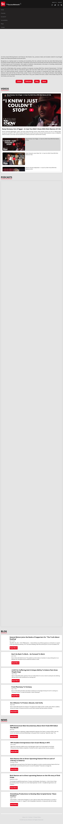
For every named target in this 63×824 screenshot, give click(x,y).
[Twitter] (55, 5)
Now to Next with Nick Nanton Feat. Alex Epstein (12, 554)
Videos (19, 81)
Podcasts (28, 81)
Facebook (4, 383)
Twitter (4, 385)
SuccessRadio (4, 20)
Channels (3, 13)
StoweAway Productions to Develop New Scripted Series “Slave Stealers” (33, 795)
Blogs (2, 23)
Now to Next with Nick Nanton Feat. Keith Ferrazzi (12, 567)
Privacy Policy (37, 817)
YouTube (4, 388)
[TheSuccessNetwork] (11, 4)
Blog (36, 81)
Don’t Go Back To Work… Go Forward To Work (28, 654)
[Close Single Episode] (11, 322)
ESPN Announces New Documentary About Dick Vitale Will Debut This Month (34, 727)
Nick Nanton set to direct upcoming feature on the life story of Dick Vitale (35, 776)
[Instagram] (58, 5)
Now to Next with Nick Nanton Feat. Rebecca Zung (12, 541)
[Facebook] (52, 5)
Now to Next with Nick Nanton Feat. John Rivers (12, 576)
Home (2, 9)
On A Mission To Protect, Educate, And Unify (26, 703)
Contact (60, 2)
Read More (13, 648)
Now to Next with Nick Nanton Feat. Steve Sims (12, 559)
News (44, 81)
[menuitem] (31, 9)
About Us (54, 2)
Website (4, 382)
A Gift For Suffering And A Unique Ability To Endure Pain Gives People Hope (35, 671)
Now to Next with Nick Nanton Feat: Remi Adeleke (12, 563)
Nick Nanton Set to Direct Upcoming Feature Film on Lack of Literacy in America (32, 759)
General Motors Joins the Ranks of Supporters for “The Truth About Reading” (34, 638)
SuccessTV (3, 16)
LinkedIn (4, 386)
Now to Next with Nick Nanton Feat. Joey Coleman (12, 536)
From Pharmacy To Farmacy (21, 687)
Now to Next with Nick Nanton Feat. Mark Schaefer (12, 545)
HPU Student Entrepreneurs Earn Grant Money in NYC (30, 743)
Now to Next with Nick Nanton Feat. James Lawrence (13, 572)
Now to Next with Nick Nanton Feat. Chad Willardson (13, 550)
